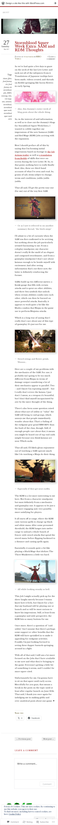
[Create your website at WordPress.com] (29, 3)
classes (5, 79)
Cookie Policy (15, 814)
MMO (9, 93)
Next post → (48, 739)
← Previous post (23, 739)
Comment (47, 784)
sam (3, 102)
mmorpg (4, 96)
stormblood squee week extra (8, 116)
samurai (8, 102)
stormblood (7, 105)
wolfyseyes (29, 57)
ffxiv (9, 79)
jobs (5, 93)
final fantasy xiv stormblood (7, 87)
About (6, 12)
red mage (8, 99)
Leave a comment (51, 58)
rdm (9, 96)
